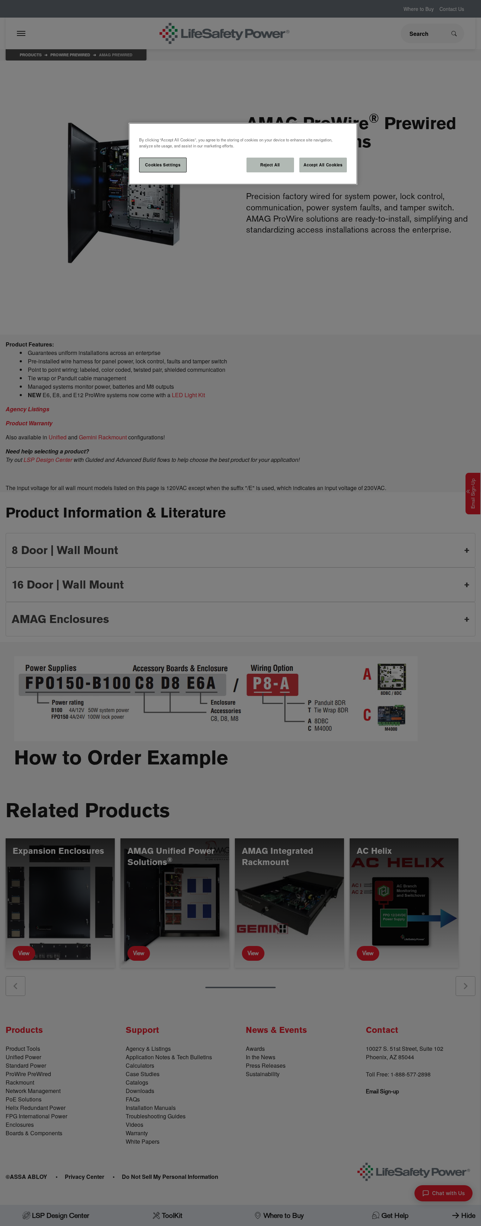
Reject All (270, 164)
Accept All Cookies (323, 164)
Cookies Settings (162, 164)
